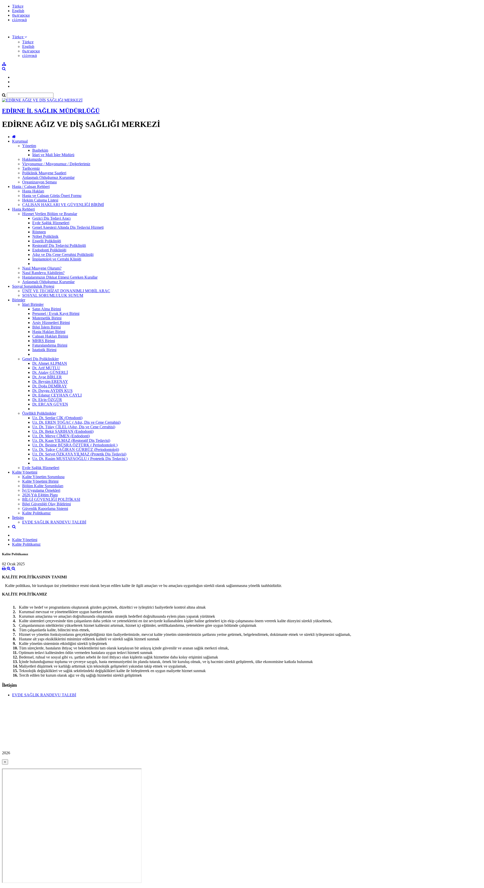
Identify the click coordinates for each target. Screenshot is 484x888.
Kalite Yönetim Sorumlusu (43, 477)
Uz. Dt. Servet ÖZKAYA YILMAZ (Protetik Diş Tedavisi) (79, 454)
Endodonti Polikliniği (49, 250)
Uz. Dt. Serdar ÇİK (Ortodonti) (57, 418)
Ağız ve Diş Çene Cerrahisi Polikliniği (63, 254)
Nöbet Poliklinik (45, 236)
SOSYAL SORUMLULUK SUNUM (52, 295)
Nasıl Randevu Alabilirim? (43, 273)
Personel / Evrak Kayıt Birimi (55, 313)
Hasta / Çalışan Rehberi (31, 186)
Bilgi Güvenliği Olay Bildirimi (46, 504)
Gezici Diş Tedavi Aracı (51, 218)
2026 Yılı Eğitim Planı (40, 495)
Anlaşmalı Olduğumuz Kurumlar (48, 177)
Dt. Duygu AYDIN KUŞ (52, 390)
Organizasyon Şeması (39, 182)
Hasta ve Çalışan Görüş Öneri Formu (51, 195)
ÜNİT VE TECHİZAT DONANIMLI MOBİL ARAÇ (66, 291)
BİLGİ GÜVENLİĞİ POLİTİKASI (51, 499)
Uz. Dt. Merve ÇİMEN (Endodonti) (61, 436)
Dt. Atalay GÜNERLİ (50, 372)
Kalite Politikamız (36, 513)
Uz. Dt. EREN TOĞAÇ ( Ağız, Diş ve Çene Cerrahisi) (76, 422)
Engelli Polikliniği (46, 241)
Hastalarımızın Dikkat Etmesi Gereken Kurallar (60, 277)
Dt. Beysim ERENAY (50, 381)
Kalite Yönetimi (24, 472)
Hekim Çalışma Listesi (40, 200)
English (18, 11)
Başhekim (40, 150)
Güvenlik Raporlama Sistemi (45, 508)
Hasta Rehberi (23, 209)
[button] (19, 37)
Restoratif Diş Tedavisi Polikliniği (59, 245)
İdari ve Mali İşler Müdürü (53, 155)
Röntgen (39, 232)
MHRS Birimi (43, 341)
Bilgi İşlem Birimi (46, 327)
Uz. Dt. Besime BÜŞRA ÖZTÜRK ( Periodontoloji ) (74, 445)
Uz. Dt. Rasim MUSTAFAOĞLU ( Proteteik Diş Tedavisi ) (80, 458)
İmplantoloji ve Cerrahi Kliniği (56, 259)
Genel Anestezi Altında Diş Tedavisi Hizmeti (68, 227)
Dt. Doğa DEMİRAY (49, 386)
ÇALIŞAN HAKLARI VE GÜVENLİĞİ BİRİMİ (63, 205)
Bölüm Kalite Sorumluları (42, 486)
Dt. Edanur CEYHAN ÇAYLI (57, 395)
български (21, 15)
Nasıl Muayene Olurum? (42, 268)
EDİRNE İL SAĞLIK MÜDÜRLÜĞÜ (51, 111)
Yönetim (29, 146)
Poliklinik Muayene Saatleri (44, 173)
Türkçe (17, 6)
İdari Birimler (33, 304)
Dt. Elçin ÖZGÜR (47, 400)
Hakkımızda (32, 159)
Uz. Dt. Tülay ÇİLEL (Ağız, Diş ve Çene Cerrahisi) (73, 427)
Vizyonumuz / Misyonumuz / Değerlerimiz (56, 164)
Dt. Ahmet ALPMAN (49, 363)
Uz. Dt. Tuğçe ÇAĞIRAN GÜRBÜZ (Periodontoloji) (75, 449)
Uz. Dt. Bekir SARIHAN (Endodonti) (63, 431)
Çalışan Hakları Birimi (50, 336)
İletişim (18, 517)
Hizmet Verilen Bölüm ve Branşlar (49, 214)
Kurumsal (20, 141)
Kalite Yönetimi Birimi (40, 481)
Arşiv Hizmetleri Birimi (51, 322)
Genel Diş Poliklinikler (40, 359)
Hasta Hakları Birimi (48, 332)
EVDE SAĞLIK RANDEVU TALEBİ (54, 522)
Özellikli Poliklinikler (39, 413)
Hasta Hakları (33, 191)
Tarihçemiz (31, 168)
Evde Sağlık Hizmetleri (50, 223)
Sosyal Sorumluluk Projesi (33, 286)
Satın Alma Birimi (46, 309)
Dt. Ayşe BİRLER (47, 377)
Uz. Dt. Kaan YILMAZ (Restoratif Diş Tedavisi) (71, 440)
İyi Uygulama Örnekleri (41, 490)
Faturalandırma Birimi (49, 345)
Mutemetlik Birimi (47, 318)
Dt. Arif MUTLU (46, 368)
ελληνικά (19, 20)
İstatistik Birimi (44, 350)
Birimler (18, 300)
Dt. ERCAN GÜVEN (50, 404)
